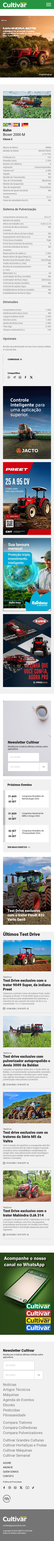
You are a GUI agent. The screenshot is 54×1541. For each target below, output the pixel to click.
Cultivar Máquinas (17, 1450)
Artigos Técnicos (16, 1390)
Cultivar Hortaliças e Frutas (25, 1445)
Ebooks (9, 1405)
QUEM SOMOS (11, 1471)
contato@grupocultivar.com (14, 1526)
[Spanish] (15, 124)
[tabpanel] (27, 46)
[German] (25, 124)
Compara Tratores (17, 1422)
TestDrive (7, 977)
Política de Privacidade (12, 1482)
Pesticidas (11, 1410)
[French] (20, 124)
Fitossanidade (14, 1415)
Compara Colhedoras (20, 1428)
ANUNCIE (8, 1467)
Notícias (9, 1385)
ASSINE (7, 1463)
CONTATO (8, 1476)
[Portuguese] (5, 124)
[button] (48, 5)
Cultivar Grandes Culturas (23, 1440)
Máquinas (11, 1395)
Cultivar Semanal (16, 1455)
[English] (10, 124)
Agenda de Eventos (18, 1400)
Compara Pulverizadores (22, 1433)
